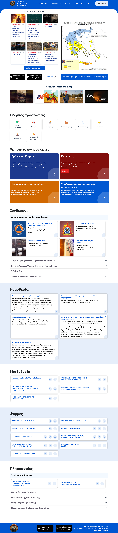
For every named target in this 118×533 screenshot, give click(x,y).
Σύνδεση (101, 3)
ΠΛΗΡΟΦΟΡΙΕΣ (79, 3)
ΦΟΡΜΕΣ (67, 3)
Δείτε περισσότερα (33, 68)
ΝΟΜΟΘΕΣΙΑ (43, 3)
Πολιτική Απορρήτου (101, 530)
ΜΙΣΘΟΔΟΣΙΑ (56, 3)
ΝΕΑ (89, 3)
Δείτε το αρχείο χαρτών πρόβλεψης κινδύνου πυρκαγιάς (83, 77)
